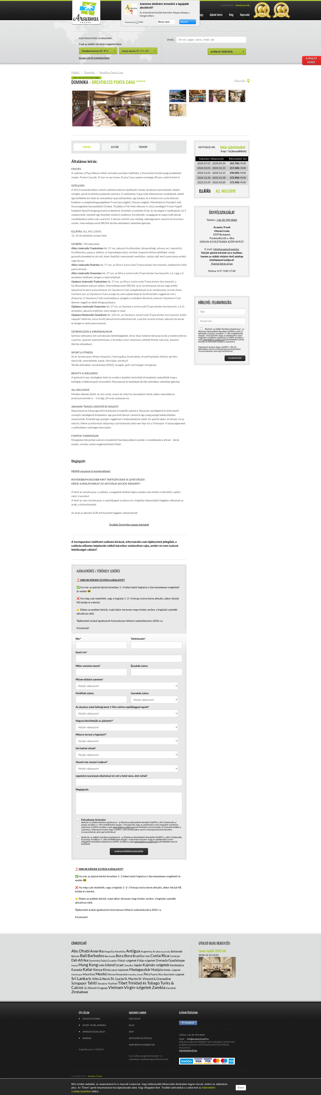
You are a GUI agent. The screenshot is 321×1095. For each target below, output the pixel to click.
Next (145, 112)
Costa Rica (159, 963)
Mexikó (101, 982)
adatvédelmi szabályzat (123, 835)
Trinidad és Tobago (144, 990)
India (101, 973)
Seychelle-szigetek (173, 982)
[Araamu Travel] (86, 23)
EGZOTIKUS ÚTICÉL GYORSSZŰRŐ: (95, 38)
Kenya (97, 977)
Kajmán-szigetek (156, 972)
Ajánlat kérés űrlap (222, 271)
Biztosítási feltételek (140, 1046)
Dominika (94, 968)
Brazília (138, 964)
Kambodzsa (177, 973)
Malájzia (157, 977)
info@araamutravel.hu (198, 1046)
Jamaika (128, 973)
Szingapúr (79, 991)
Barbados (95, 963)
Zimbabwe (79, 999)
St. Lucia (117, 986)
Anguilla (109, 959)
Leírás (87, 154)
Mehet (184, 21)
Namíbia (132, 982)
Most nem (164, 21)
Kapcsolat (134, 1026)
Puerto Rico (157, 982)
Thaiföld (112, 991)
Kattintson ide (243, 5)
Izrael (119, 973)
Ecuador (112, 968)
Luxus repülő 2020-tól (212, 958)
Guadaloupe (176, 968)
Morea (111, 982)
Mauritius (89, 982)
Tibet (122, 990)
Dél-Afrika (79, 968)
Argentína (146, 959)
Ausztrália (165, 959)
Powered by (130, 22)
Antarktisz (120, 959)
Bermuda (110, 963)
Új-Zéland (90, 995)
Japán (138, 973)
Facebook (188, 1031)
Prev (77, 112)
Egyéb (115, 154)
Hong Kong (88, 972)
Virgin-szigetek (137, 995)
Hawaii (74, 973)
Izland (110, 972)
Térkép (143, 154)
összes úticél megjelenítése (94, 57)
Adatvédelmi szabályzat (142, 1052)
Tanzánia (102, 991)
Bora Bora (124, 963)
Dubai (103, 968)
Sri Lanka (79, 986)
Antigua (133, 958)
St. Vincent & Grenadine (154, 987)
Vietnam (115, 995)
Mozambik (122, 982)
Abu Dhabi (80, 958)
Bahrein (75, 963)
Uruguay (102, 995)
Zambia (158, 995)
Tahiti (92, 990)
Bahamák (176, 959)
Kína (106, 977)
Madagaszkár (140, 977)
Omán (140, 982)
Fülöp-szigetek (146, 968)
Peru (147, 982)
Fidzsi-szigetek (127, 968)
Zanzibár (171, 995)
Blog (131, 1033)
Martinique (76, 982)
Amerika (97, 959)
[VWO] (140, 22)
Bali (83, 963)
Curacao (175, 963)
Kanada (76, 977)
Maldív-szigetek (172, 977)
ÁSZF (131, 1039)
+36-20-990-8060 (226, 227)
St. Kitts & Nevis (99, 987)
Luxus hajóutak (119, 977)
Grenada (162, 968)
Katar (88, 977)
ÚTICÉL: (170, 40)
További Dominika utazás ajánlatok (129, 532)
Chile (147, 963)
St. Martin (131, 987)
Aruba (156, 959)
